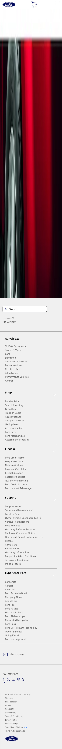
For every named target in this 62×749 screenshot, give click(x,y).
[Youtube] (13, 679)
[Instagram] (18, 679)
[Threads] (23, 679)
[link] (9, 698)
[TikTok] (4, 683)
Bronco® (8, 318)
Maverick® (10, 322)
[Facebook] (4, 679)
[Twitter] (8, 679)
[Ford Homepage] (11, 740)
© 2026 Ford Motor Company (17, 694)
